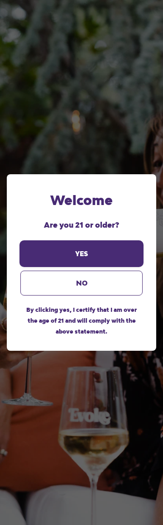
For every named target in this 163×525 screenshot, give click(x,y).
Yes (81, 254)
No (81, 283)
